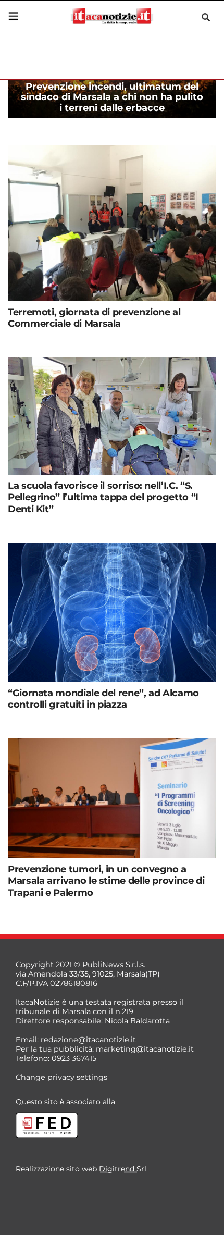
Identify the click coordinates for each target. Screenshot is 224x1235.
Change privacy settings (61, 1077)
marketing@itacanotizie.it (145, 1049)
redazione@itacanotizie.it (88, 1039)
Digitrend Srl (122, 1169)
